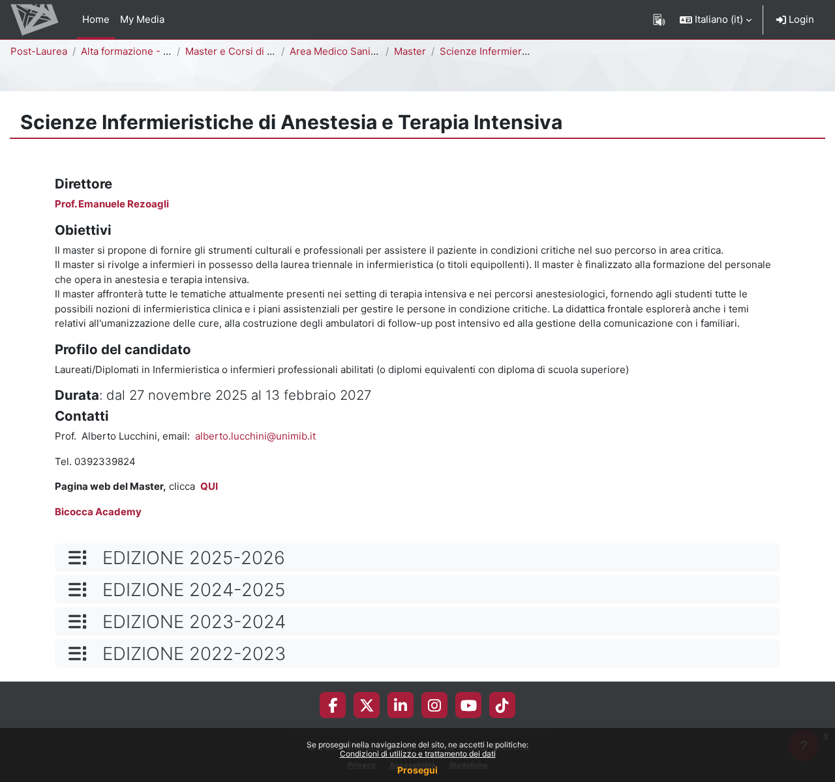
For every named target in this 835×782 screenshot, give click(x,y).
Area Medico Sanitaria (340, 51)
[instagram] (434, 705)
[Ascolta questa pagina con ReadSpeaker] (659, 19)
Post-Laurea (38, 51)
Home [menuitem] (96, 19)
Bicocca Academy (98, 511)
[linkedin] (400, 705)
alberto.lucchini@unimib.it (255, 436)
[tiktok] (502, 705)
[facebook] (332, 705)
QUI (209, 486)
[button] (715, 19)
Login (800, 19)
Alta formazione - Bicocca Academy (162, 51)
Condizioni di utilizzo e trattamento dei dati (418, 754)
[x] (366, 705)
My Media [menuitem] (142, 19)
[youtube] (469, 705)
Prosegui (417, 769)
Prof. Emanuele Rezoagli (112, 204)
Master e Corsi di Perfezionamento (266, 51)
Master (410, 51)
